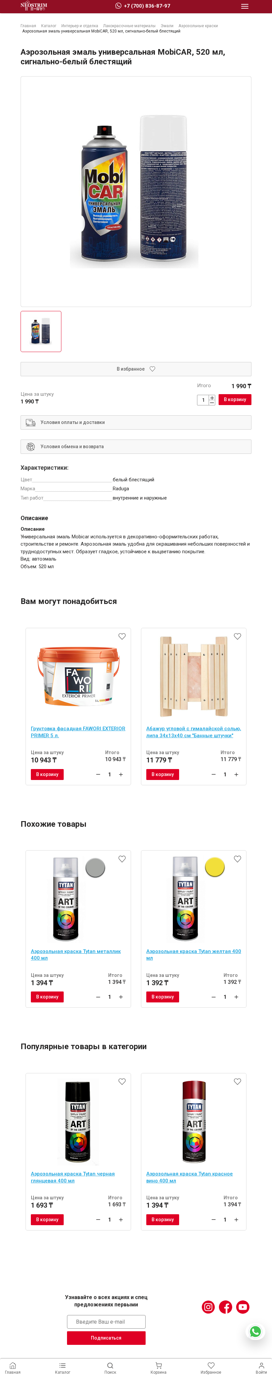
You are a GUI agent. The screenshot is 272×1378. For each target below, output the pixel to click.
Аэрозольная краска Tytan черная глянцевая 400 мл (73, 1177)
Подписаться (106, 1338)
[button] (244, 6)
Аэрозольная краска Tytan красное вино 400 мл (189, 1177)
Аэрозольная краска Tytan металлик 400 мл (76, 954)
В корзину (235, 399)
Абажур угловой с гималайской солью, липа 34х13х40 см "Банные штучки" (193, 732)
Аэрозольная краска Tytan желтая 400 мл (193, 954)
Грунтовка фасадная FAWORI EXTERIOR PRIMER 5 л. (78, 732)
